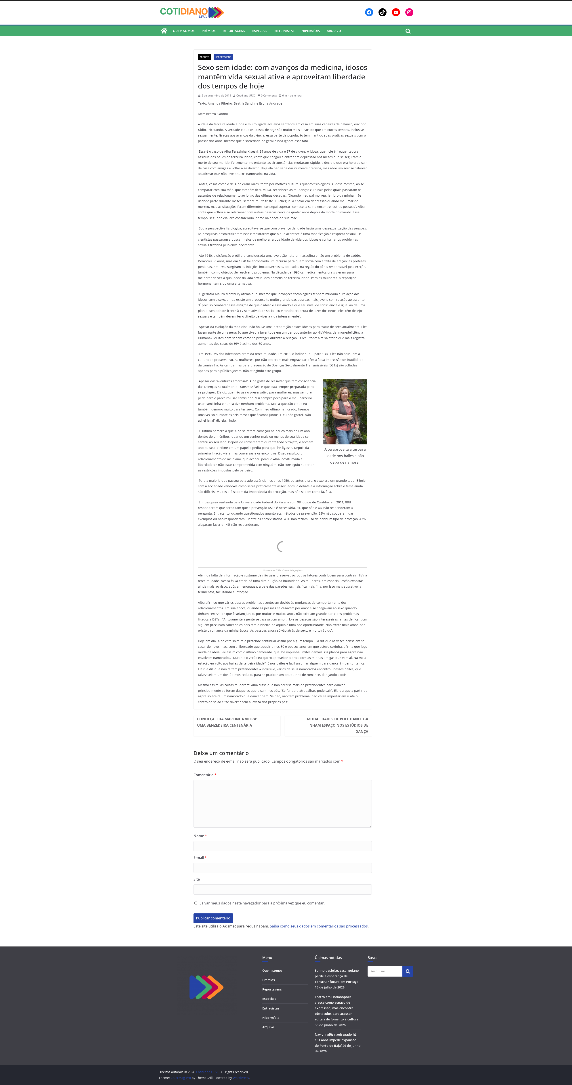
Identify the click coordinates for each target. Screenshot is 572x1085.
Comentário (205, 774)
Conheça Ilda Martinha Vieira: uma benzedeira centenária (227, 722)
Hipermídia (311, 31)
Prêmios (209, 31)
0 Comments (269, 95)
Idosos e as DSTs (272, 570)
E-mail (200, 857)
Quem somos (184, 31)
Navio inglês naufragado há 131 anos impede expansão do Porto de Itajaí (336, 1040)
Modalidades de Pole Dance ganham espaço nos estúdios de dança (337, 725)
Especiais (259, 31)
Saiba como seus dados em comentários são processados (319, 926)
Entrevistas (284, 31)
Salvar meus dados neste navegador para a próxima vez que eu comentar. (262, 903)
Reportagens (234, 31)
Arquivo (334, 31)
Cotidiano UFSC (246, 95)
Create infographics (292, 570)
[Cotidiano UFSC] (164, 30)
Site (196, 879)
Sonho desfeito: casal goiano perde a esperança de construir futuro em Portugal (337, 976)
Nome (200, 835)
